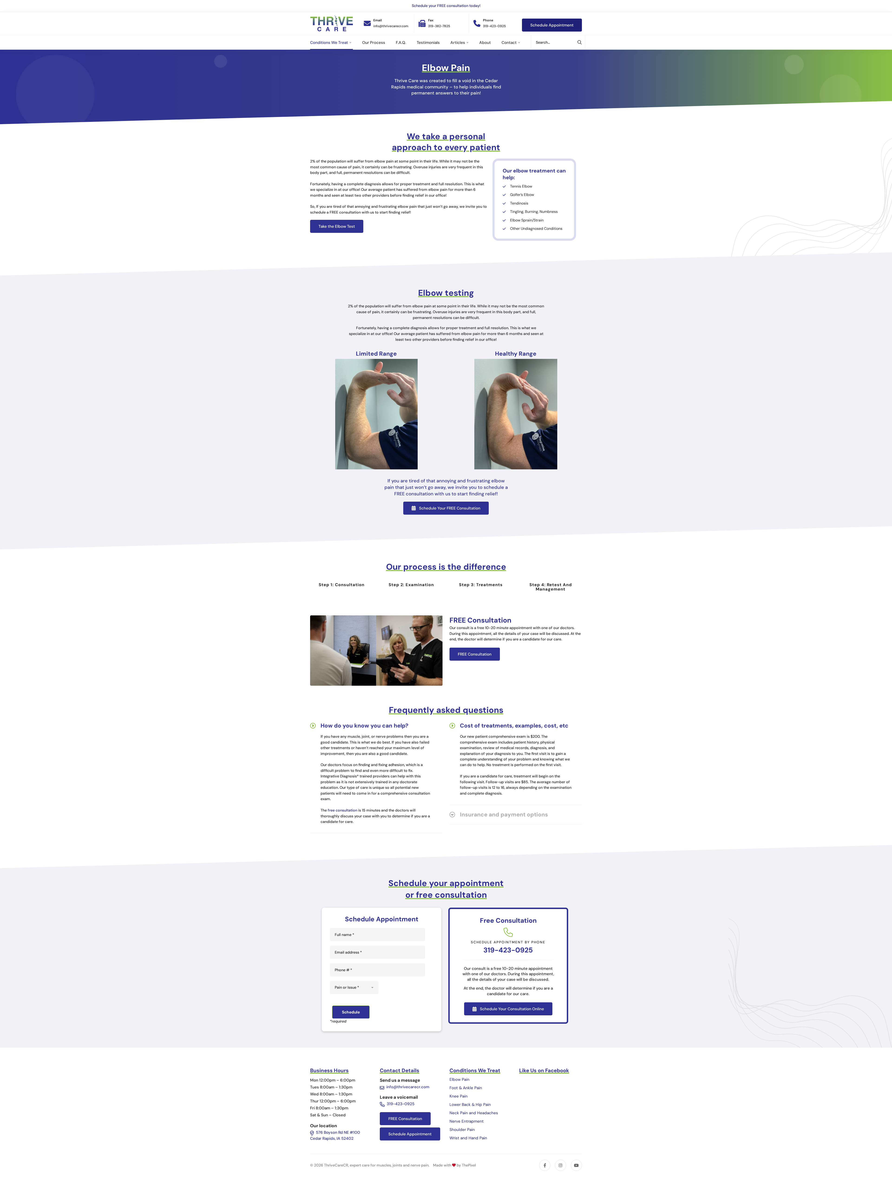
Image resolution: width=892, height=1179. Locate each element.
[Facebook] (544, 1165)
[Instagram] (560, 1165)
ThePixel (469, 1165)
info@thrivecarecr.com (407, 1086)
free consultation (342, 810)
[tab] (341, 584)
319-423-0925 (508, 950)
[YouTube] (576, 1165)
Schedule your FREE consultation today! (446, 5)
